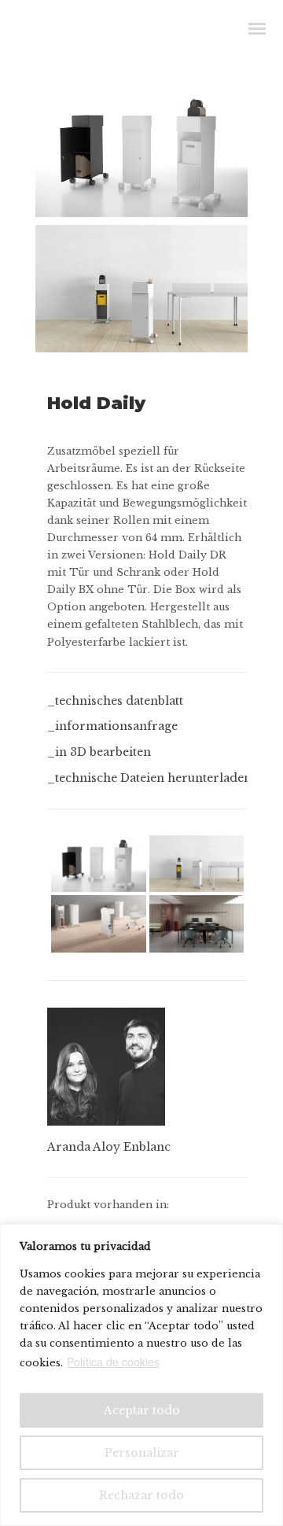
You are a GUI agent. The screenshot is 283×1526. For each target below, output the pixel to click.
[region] (141, 1375)
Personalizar (142, 1453)
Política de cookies (113, 1361)
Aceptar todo (142, 1410)
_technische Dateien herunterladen (149, 778)
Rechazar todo (141, 1495)
